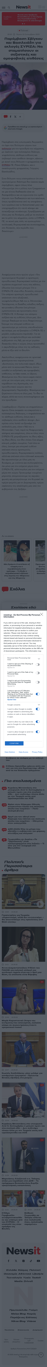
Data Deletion (10, 752)
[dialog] (23, 683)
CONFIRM (14, 743)
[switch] (38, 664)
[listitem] (23, 658)
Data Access (23, 752)
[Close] (42, 615)
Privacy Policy (37, 752)
